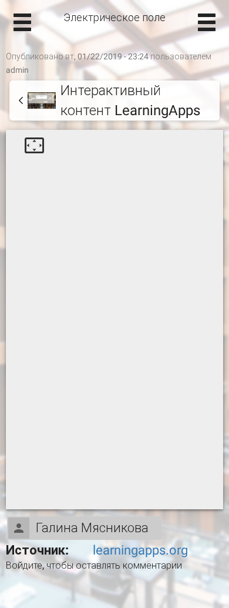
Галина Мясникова (92, 527)
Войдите (24, 565)
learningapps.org (140, 550)
